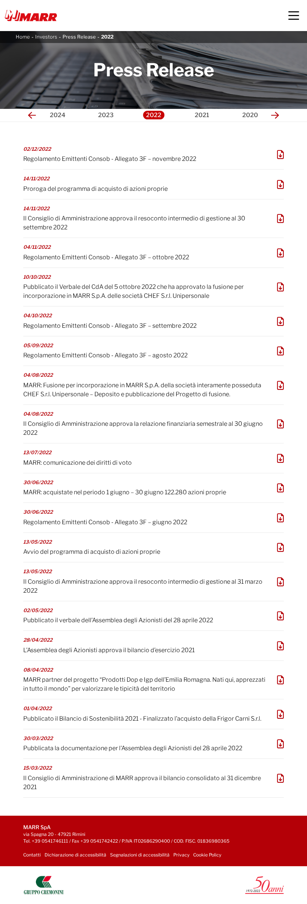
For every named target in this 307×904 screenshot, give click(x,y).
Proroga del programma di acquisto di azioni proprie (95, 188)
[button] (32, 115)
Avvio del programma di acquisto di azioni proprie (91, 551)
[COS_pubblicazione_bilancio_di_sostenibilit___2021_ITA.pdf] (280, 714)
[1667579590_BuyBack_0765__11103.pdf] (280, 253)
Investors (46, 37)
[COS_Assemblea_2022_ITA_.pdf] (280, 646)
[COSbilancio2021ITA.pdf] (280, 778)
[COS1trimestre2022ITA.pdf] (280, 582)
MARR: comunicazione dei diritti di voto (77, 462)
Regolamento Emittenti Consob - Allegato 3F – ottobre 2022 (106, 257)
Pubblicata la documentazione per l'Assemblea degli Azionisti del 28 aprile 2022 (132, 748)
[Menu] (294, 15)
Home (23, 37)
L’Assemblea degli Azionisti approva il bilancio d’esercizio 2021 (109, 650)
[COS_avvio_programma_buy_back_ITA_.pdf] (280, 547)
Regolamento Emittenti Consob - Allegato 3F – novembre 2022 (109, 158)
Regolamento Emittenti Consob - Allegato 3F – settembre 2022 (110, 325)
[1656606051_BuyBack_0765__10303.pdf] (280, 518)
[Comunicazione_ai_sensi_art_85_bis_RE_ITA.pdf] (280, 458)
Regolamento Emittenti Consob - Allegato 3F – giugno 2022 (105, 522)
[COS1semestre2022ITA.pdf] (280, 424)
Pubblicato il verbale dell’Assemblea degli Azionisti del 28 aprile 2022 (118, 620)
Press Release (79, 37)
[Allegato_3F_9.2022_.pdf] (280, 321)
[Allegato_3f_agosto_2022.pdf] (280, 351)
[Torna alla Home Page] (30, 15)
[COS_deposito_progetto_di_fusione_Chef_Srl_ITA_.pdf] (280, 385)
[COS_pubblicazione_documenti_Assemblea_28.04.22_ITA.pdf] (280, 744)
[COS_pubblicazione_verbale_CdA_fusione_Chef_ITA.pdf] (280, 287)
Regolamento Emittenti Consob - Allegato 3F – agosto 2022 (105, 355)
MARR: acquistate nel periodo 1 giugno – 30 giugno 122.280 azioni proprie (124, 492)
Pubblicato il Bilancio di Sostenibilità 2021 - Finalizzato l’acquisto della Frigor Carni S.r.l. (142, 718)
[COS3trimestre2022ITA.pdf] (280, 218)
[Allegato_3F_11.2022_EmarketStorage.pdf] (280, 154)
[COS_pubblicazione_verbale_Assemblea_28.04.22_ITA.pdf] (280, 616)
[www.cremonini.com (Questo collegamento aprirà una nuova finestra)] (43, 885)
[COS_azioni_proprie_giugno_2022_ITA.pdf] (280, 488)
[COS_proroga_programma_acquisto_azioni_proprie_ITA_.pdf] (280, 184)
